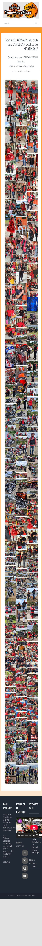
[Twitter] (25, 860)
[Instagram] (25, 868)
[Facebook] (25, 853)
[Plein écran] (37, 835)
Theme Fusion (31, 895)
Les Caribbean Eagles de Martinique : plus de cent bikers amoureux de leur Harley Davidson (7, 846)
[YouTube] (25, 876)
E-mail (34, 866)
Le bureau (6, 862)
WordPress (25, 895)
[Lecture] (19, 835)
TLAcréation (17, 895)
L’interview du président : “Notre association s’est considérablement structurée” (8, 822)
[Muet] (34, 835)
